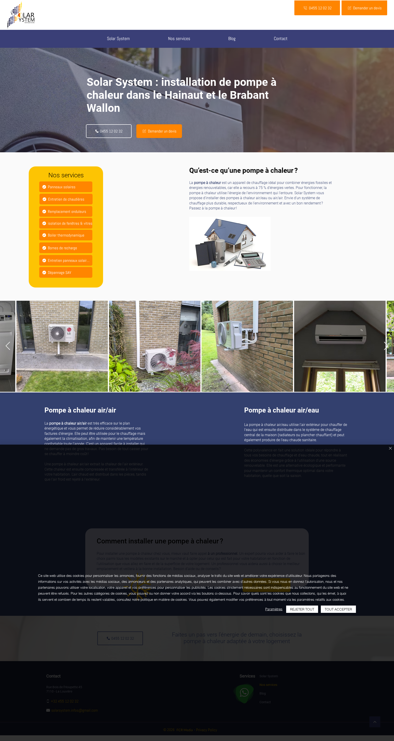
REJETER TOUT (302, 609)
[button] (179, 39)
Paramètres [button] (274, 609)
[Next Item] (386, 346)
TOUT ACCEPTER (338, 609)
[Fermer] (390, 449)
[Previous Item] (7, 346)
